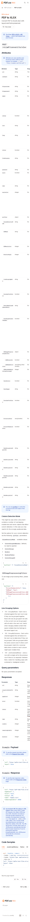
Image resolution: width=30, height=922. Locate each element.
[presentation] (15, 565)
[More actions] (13, 26)
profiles (15, 507)
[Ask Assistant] (26, 563)
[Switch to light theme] (23, 915)
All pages (5, 905)
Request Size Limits (18, 754)
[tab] (3, 847)
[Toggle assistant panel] (28, 2)
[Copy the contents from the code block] (23, 563)
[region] (15, 285)
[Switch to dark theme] (26, 915)
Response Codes (21, 779)
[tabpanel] (15, 860)
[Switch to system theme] (20, 915)
